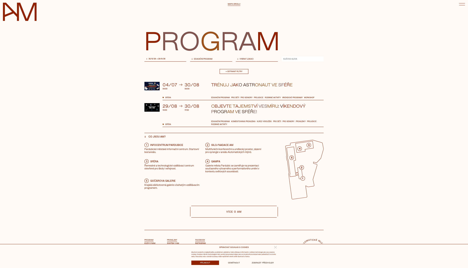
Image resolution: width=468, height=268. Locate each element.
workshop (309, 97)
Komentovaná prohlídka (243, 121)
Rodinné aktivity (273, 97)
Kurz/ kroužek (264, 121)
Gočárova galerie (161, 180)
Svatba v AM (173, 243)
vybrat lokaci (246, 59)
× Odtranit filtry (234, 71)
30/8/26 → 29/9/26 (157, 59)
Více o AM (234, 211)
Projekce (258, 97)
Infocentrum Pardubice (164, 144)
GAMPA (213, 161)
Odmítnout (234, 263)
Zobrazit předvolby (263, 263)
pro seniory (246, 97)
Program (148, 240)
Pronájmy (172, 240)
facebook (200, 240)
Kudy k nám (149, 243)
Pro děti (235, 97)
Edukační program (203, 59)
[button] (275, 247)
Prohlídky (301, 121)
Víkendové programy (292, 97)
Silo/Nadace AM (220, 144)
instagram (200, 243)
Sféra (168, 97)
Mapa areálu (234, 4)
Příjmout (205, 263)
